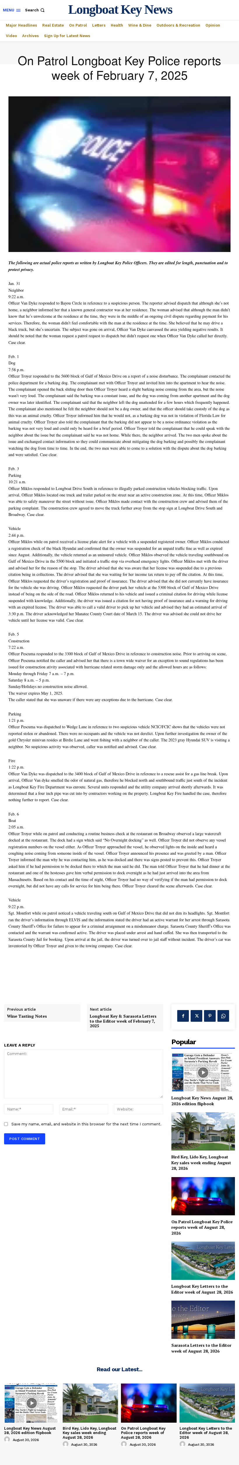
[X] (196, 1016)
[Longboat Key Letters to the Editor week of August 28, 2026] (203, 1261)
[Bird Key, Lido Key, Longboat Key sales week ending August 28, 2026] (203, 1131)
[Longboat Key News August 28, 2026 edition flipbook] (203, 1072)
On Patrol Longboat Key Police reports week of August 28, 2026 (202, 1227)
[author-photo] (8, 1439)
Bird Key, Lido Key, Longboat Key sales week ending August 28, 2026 (201, 1162)
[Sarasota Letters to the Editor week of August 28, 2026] (203, 1320)
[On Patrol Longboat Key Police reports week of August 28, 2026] (203, 1196)
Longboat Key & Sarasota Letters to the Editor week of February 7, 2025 (123, 1021)
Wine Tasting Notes (27, 1016)
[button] (35, 10)
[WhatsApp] (223, 1016)
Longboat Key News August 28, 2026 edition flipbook (202, 1100)
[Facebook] (183, 1016)
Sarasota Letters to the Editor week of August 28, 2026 (201, 1348)
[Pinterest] (210, 1016)
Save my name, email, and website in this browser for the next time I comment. (86, 1124)
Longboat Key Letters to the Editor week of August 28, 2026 (202, 1289)
